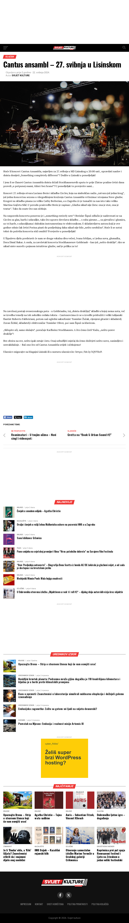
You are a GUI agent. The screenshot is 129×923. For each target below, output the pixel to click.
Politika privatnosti (77, 904)
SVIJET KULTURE (21, 75)
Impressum (25, 904)
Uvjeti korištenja (55, 904)
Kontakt (39, 904)
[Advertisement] (64, 22)
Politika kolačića (100, 904)
